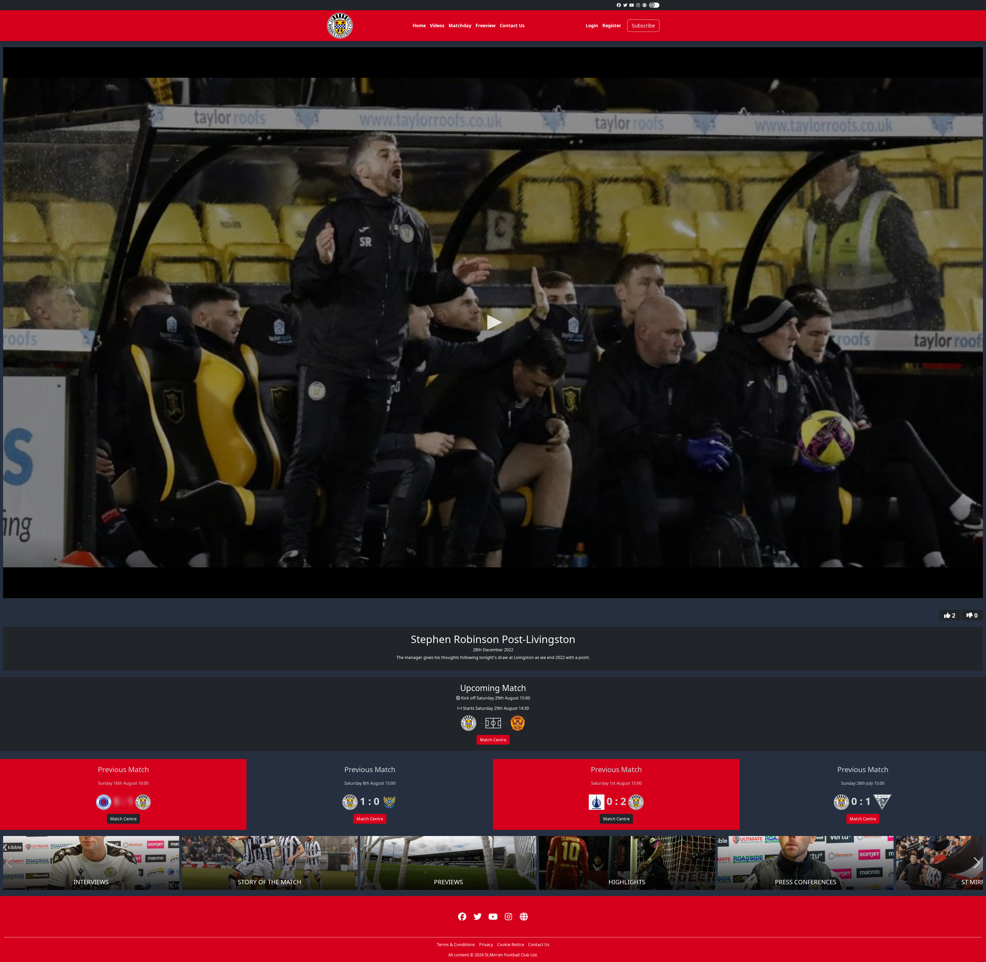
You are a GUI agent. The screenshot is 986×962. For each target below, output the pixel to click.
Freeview (486, 25)
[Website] (644, 5)
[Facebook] (618, 5)
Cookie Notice (510, 944)
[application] (493, 322)
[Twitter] (625, 5)
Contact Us (512, 25)
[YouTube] (631, 5)
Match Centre (493, 740)
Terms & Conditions (456, 944)
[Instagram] (638, 5)
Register (611, 25)
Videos (437, 25)
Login (592, 25)
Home (419, 25)
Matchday (460, 25)
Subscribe (643, 25)
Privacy (486, 944)
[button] (493, 322)
